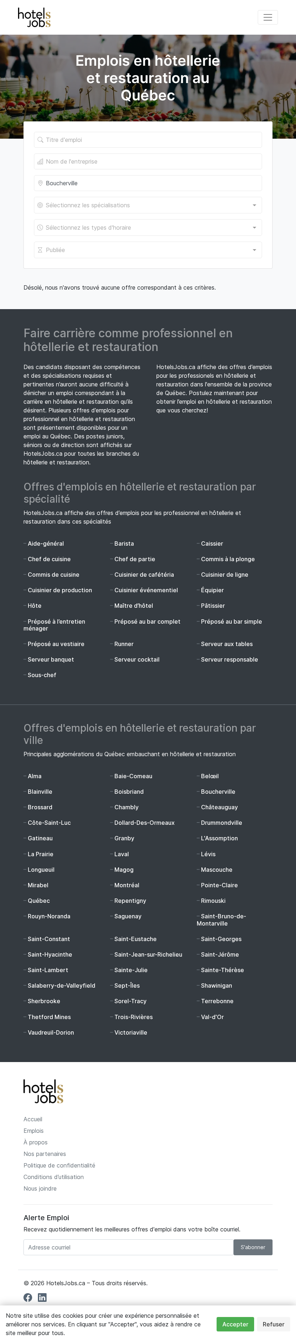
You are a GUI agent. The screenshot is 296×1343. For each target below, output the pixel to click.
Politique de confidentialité (59, 1165)
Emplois (33, 1130)
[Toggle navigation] (268, 17)
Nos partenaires (44, 1153)
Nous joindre (40, 1188)
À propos (35, 1142)
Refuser (273, 1324)
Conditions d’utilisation (53, 1176)
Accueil (32, 1119)
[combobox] (148, 205)
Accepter (235, 1324)
